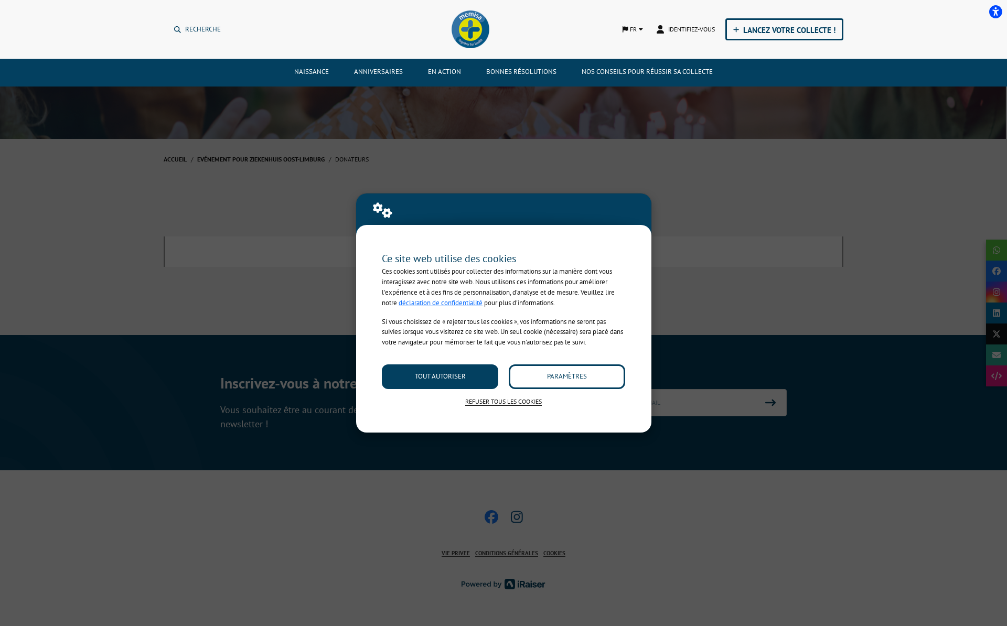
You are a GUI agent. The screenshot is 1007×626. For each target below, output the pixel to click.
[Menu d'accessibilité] (995, 11)
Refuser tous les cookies (503, 401)
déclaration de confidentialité (441, 302)
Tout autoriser (440, 376)
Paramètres (567, 376)
